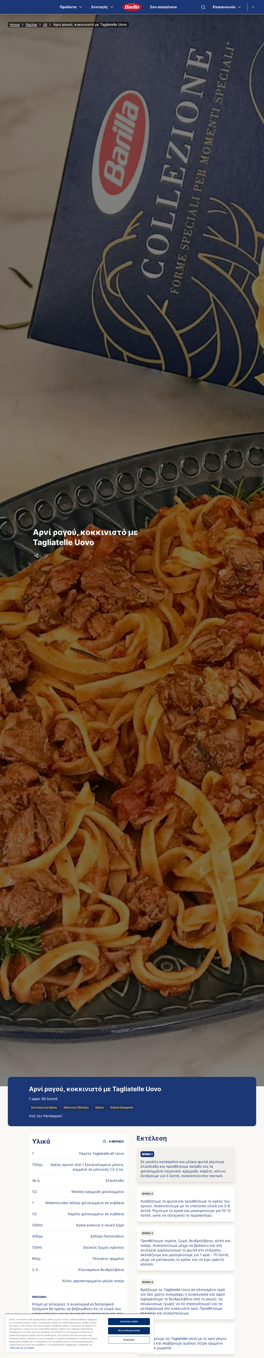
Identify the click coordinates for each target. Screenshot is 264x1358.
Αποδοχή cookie (129, 1321)
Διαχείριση (129, 1339)
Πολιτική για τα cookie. (22, 1348)
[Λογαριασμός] (253, 7)
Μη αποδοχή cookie (129, 1330)
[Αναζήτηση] (203, 7)
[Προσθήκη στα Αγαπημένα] (46, 555)
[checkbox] (186, 1164)
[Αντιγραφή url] (36, 555)
